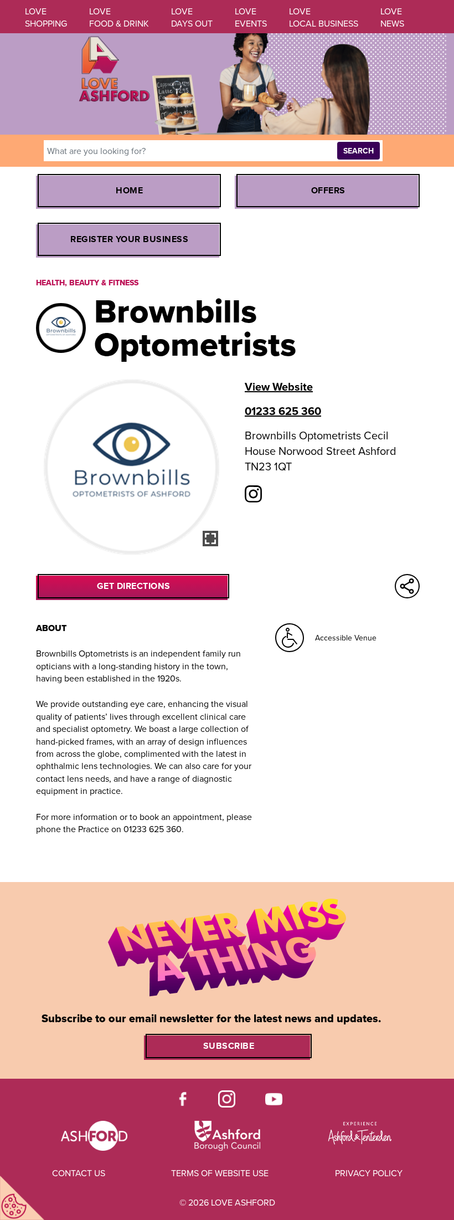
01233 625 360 (283, 411)
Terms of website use (220, 1173)
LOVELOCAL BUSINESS (323, 17)
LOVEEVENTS (251, 17)
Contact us (78, 1173)
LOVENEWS (392, 17)
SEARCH (358, 151)
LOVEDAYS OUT (192, 17)
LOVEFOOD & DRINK (119, 17)
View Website (279, 386)
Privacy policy (369, 1173)
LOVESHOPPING (46, 17)
